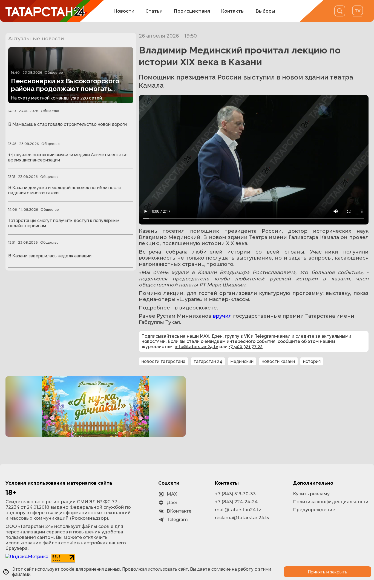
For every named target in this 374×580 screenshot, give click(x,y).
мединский (242, 361)
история (312, 361)
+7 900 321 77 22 (246, 346)
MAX (204, 336)
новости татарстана (163, 361)
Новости (123, 11)
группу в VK (237, 336)
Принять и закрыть (327, 572)
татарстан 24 (208, 361)
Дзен (217, 336)
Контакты (232, 11)
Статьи (154, 11)
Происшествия (192, 11)
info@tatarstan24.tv (196, 346)
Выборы (265, 11)
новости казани (278, 361)
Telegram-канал (272, 336)
